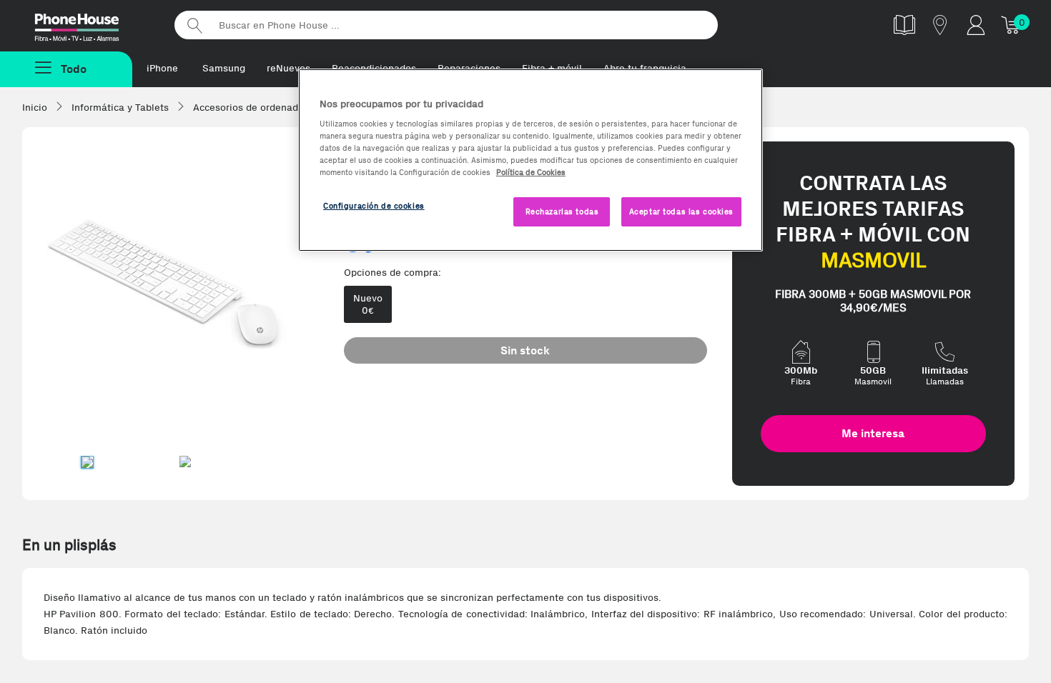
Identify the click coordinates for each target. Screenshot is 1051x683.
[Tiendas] (940, 25)
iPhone (162, 68)
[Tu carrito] (1012, 25)
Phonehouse (89, 24)
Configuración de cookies (374, 206)
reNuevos (288, 68)
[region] (530, 160)
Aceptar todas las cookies (681, 211)
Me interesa (873, 433)
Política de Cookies (531, 172)
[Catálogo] (904, 25)
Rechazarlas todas (562, 211)
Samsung (223, 68)
